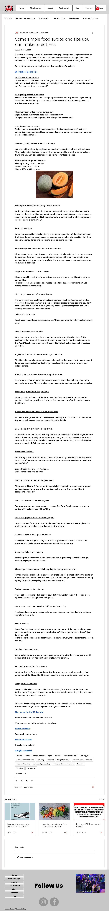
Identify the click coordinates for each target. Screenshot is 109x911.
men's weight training (41, 764)
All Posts (7, 18)
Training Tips (44, 18)
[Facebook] (54, 901)
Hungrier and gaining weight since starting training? (54, 825)
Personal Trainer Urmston (35, 756)
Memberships (14, 878)
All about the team (90, 18)
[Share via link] (32, 781)
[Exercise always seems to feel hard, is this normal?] (20, 811)
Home (14, 875)
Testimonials (14, 885)
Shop (14, 896)
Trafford (50, 760)
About (14, 882)
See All (102, 799)
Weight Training (63, 760)
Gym (50, 756)
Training (41, 760)
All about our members (25, 18)
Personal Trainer (70, 756)
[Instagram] (43, 901)
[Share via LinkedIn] (27, 781)
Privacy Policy (9, 909)
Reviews (80, 764)
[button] (97, 8)
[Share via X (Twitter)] (21, 781)
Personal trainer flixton (25, 760)
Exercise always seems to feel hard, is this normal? (18, 825)
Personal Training (23, 764)
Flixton (58, 756)
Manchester (31, 768)
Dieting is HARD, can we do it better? (89, 825)
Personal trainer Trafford (82, 760)
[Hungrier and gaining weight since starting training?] (54, 811)
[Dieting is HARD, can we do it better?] (89, 811)
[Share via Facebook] (16, 781)
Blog (14, 889)
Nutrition (19, 768)
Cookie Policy (21, 909)
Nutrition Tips (59, 18)
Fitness (19, 756)
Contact (14, 892)
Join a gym (84, 756)
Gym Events (74, 18)
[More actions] (92, 32)
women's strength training (63, 764)
